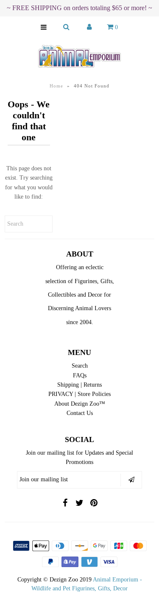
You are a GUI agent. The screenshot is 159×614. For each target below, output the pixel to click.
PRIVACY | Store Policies (79, 394)
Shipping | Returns (79, 385)
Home (56, 85)
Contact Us (80, 413)
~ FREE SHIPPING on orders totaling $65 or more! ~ (79, 7)
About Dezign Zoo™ (79, 404)
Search (80, 366)
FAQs (79, 375)
